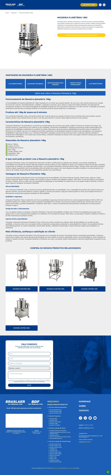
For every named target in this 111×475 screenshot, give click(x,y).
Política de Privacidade (57, 468)
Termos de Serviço (70, 468)
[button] (100, 4)
